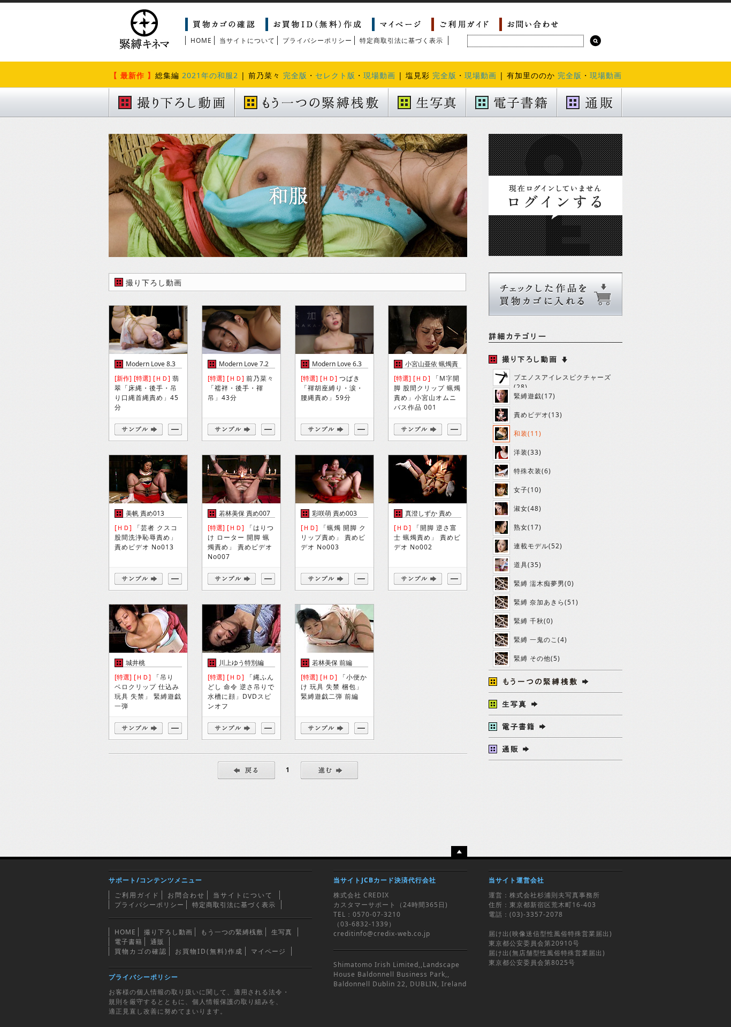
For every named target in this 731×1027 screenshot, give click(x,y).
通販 (157, 941)
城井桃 (135, 662)
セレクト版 (335, 75)
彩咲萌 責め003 (334, 513)
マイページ (268, 951)
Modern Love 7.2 (244, 363)
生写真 (281, 932)
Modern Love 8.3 (151, 363)
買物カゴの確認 (141, 951)
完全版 (295, 75)
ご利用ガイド (137, 895)
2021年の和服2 (210, 75)
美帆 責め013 (145, 513)
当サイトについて (247, 40)
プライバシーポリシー (317, 40)
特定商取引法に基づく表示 (401, 40)
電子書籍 (128, 941)
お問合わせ (186, 895)
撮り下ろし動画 (168, 932)
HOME (201, 40)
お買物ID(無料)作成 (209, 951)
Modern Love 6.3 (337, 363)
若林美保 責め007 (244, 513)
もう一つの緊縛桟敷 (232, 932)
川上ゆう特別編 (241, 662)
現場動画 (379, 75)
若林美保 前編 (332, 662)
